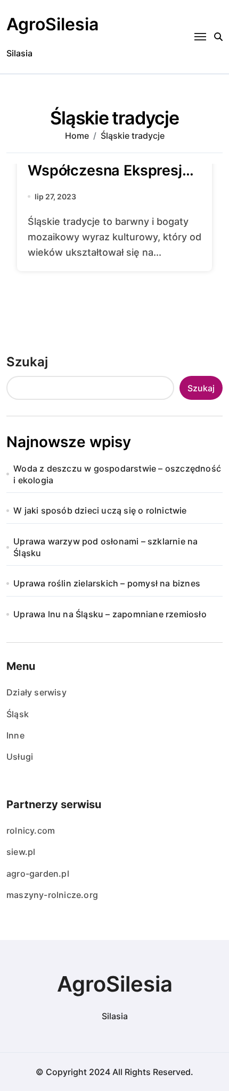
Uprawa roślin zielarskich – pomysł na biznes (106, 583)
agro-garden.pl (37, 873)
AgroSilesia (52, 24)
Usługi (19, 756)
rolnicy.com (30, 830)
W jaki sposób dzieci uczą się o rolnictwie (99, 510)
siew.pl (20, 851)
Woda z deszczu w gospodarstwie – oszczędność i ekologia (117, 474)
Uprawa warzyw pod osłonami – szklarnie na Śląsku (105, 547)
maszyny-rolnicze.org (52, 894)
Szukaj (27, 362)
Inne (15, 735)
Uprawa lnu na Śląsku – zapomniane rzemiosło (110, 614)
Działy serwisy (36, 692)
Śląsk (17, 714)
